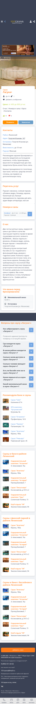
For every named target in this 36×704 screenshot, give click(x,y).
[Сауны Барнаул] (5, 21)
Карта (24, 108)
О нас (5, 108)
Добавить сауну (18, 650)
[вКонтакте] (2, 686)
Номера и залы (14, 108)
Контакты (8, 111)
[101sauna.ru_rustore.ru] (18, 50)
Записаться (26, 122)
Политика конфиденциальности (10, 692)
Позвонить (10, 122)
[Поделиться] (34, 21)
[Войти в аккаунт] (30, 21)
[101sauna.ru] (17, 22)
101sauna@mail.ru (8, 670)
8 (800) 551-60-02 (7, 664)
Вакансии (8, 691)
